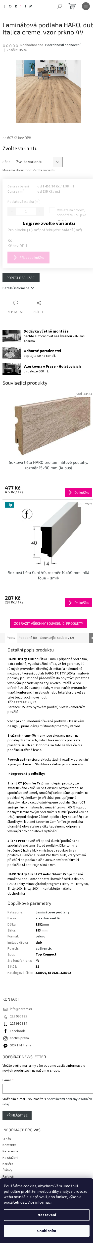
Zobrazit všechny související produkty (48, 623)
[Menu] (86, 6)
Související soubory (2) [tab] (57, 637)
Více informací (39, 1202)
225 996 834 (18, 1023)
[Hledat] (60, 6)
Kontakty (9, 1145)
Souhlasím (46, 1231)
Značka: (17, 50)
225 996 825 (18, 1016)
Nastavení (47, 1215)
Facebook (17, 1031)
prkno (41, 936)
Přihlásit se (17, 1115)
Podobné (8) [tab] (28, 637)
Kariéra (7, 1164)
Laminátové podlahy (52, 912)
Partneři (8, 1176)
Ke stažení (10, 1157)
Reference (10, 1151)
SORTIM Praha (20, 1045)
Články (7, 1170)
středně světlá (48, 918)
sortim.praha (19, 1038)
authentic (44, 948)
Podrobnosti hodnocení (62, 45)
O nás (6, 1139)
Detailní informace (15, 288)
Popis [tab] (11, 637)
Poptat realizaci (21, 278)
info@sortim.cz (21, 1009)
